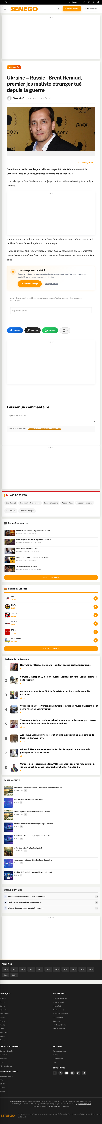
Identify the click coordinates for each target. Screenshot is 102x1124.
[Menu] (4, 8)
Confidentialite (58, 1058)
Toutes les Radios (6, 1076)
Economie (3, 1010)
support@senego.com (83, 1104)
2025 (14, 969)
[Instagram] (72, 1073)
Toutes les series (51, 577)
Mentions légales (48, 1106)
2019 (65, 969)
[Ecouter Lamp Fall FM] (96, 640)
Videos (2, 1036)
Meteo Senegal (58, 1002)
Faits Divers (4, 1032)
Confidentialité (63, 1106)
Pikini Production (6, 1066)
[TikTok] (98, 2)
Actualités (14, 67)
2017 (82, 969)
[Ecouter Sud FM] (96, 615)
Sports (2, 1021)
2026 (6, 969)
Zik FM (2, 1084)
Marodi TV (3, 1055)
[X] (60, 1073)
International (4, 1013)
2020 (57, 969)
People (2, 1017)
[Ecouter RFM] (96, 598)
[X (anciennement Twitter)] (88, 2)
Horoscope (57, 1021)
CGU (54, 1062)
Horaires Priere (58, 1010)
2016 (91, 969)
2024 (23, 969)
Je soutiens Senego (29, 283)
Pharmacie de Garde (60, 1013)
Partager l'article (51, 284)
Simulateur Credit (59, 1025)
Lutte (2, 1028)
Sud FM (2, 1088)
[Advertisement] (51, 38)
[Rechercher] (58, 8)
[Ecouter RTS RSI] (96, 632)
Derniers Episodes (6, 1051)
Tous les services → (60, 1028)
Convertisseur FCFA (60, 998)
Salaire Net (57, 1006)
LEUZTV (3, 1062)
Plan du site (37, 1106)
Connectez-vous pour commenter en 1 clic (44, 428)
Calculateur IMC (58, 1017)
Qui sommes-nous (59, 1051)
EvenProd (3, 1058)
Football (3, 1025)
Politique (3, 998)
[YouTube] (93, 2)
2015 (6, 975)
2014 (14, 975)
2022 (40, 969)
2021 (48, 969)
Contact (55, 1055)
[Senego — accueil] (24, 8)
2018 (74, 969)
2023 (31, 969)
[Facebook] (84, 2)
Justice (2, 1006)
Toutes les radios (51, 649)
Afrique (2, 1040)
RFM (1, 1080)
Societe (2, 1002)
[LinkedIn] (78, 1073)
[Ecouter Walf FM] (96, 623)
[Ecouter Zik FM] (96, 607)
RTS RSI (2, 1091)
